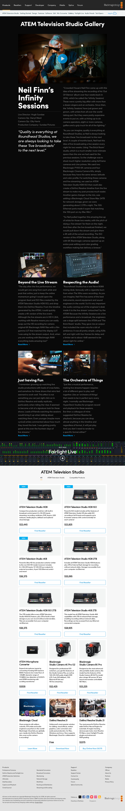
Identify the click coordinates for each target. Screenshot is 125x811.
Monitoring (40, 776)
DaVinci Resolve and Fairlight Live (12, 773)
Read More (23, 344)
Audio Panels (89, 13)
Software (48, 13)
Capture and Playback (9, 785)
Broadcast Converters (43, 773)
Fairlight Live (79, 13)
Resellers (17, 5)
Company (52, 5)
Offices (107, 770)
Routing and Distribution (44, 785)
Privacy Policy (109, 782)
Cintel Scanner (7, 788)
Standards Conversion (44, 770)
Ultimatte (5, 779)
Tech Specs (99, 13)
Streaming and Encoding (44, 788)
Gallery (71, 13)
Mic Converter (62, 13)
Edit (54, 13)
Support (28, 5)
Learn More (32, 748)
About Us (108, 773)
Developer (39, 5)
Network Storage (42, 779)
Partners (107, 776)
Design (34, 13)
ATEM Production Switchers (11, 776)
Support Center (76, 773)
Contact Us (74, 776)
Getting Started (25, 13)
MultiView (40, 782)
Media (62, 5)
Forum (80, 5)
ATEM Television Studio (10, 13)
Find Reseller (40, 530)
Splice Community (77, 785)
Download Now (62, 748)
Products (6, 5)
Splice (71, 5)
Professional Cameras (9, 770)
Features (41, 13)
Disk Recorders (7, 782)
